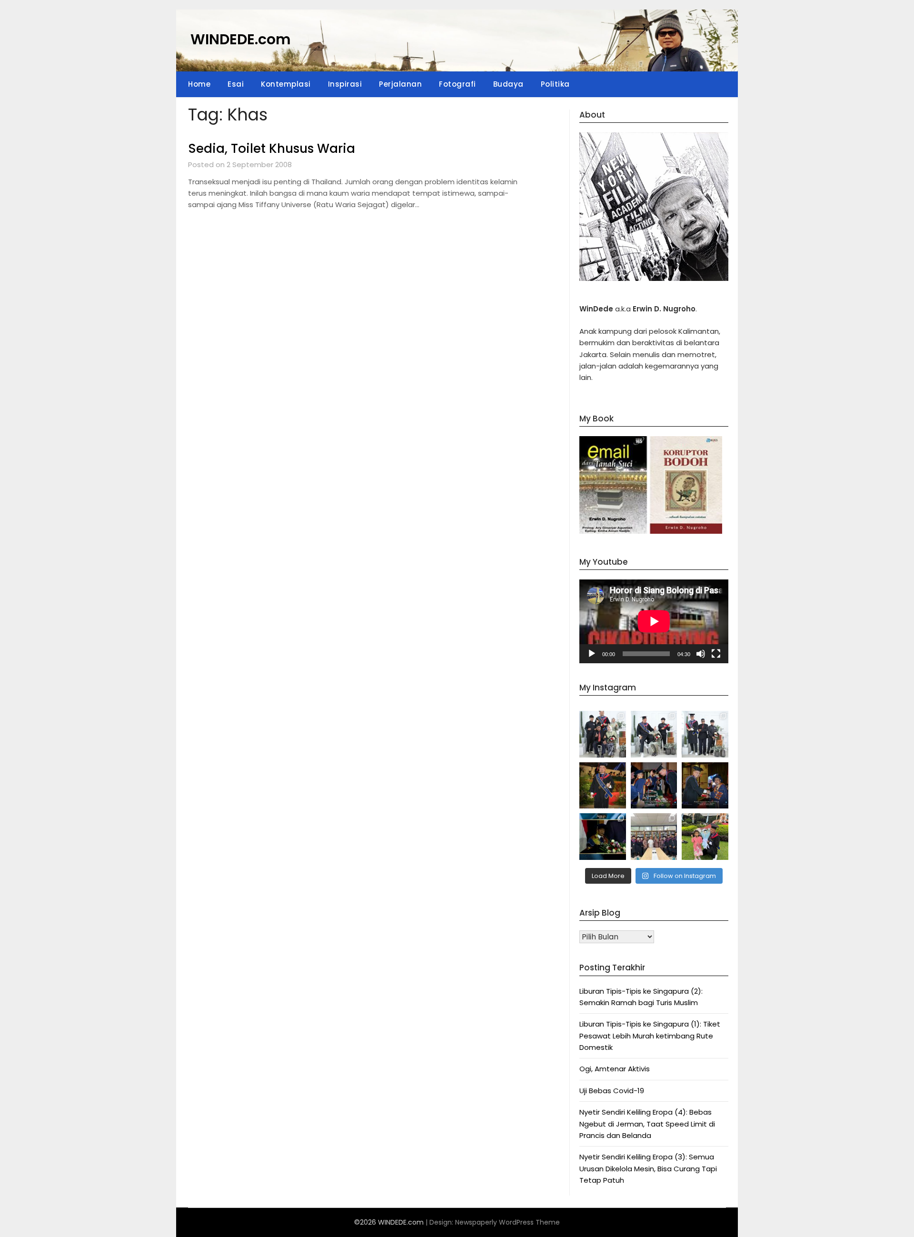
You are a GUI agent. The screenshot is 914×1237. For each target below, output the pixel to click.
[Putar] (591, 653)
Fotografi (457, 84)
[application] (653, 621)
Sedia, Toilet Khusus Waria (271, 148)
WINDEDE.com (240, 39)
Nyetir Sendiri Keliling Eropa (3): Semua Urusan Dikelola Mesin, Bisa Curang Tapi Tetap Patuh (648, 1168)
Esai (236, 84)
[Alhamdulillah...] (705, 836)
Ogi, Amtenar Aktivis (614, 1069)
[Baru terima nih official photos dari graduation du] (602, 785)
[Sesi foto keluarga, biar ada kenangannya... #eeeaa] (602, 734)
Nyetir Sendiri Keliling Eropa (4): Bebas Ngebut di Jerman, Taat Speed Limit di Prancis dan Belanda (647, 1123)
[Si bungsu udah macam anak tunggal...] (654, 734)
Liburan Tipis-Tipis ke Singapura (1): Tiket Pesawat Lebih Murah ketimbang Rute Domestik (649, 1035)
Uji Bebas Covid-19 (611, 1091)
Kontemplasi (286, 84)
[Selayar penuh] (716, 653)
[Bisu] (700, 653)
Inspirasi (345, 84)
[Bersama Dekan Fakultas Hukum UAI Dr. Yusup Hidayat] (705, 785)
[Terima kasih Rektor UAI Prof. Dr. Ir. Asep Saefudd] (654, 785)
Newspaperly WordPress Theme (507, 1222)
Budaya (508, 84)
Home (199, 84)
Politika (555, 84)
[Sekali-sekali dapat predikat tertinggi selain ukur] (602, 836)
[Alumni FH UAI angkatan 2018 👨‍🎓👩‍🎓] (654, 836)
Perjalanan (400, 84)
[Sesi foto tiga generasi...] (705, 734)
